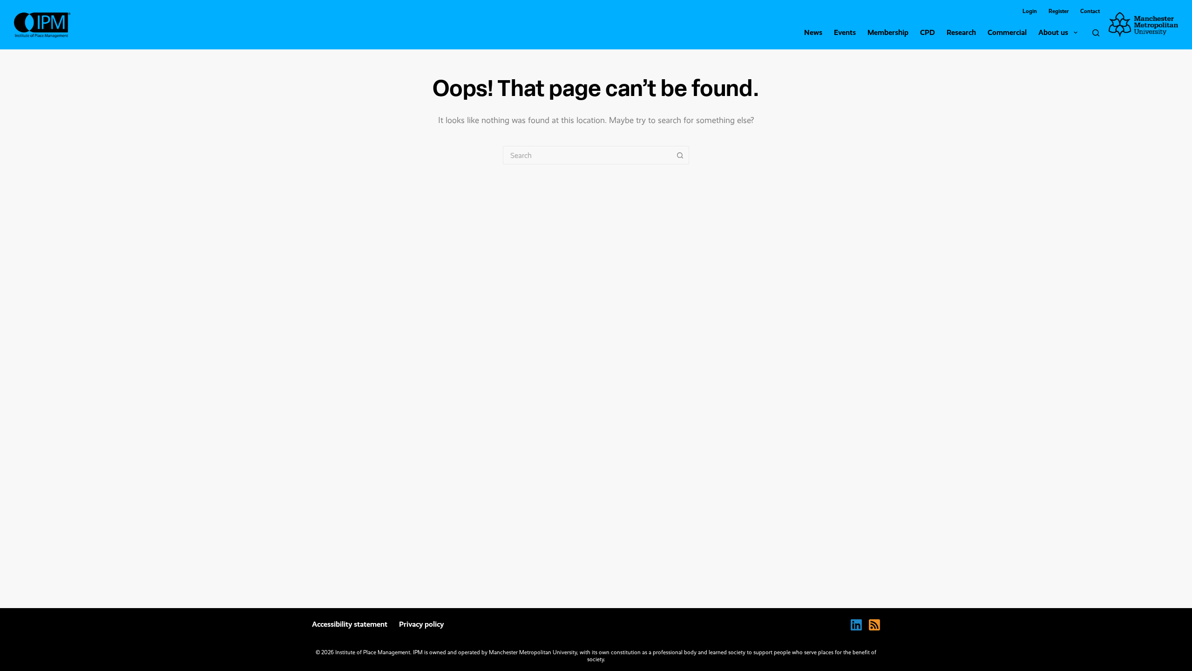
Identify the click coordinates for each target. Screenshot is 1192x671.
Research (961, 32)
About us (1053, 32)
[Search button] (680, 155)
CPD (927, 32)
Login (1030, 11)
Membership (887, 32)
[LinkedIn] (856, 624)
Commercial (1007, 32)
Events (845, 32)
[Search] (1095, 32)
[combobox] (587, 155)
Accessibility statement (349, 624)
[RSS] (874, 624)
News (813, 32)
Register (1059, 11)
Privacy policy (421, 624)
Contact (1090, 11)
